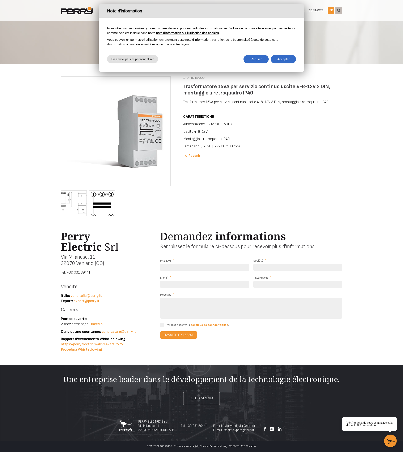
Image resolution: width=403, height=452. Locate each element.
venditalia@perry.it (86, 295)
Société (259, 261)
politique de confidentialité (209, 325)
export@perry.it (86, 301)
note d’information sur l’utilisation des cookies (187, 33)
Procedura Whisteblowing (81, 349)
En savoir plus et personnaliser (132, 59)
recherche (338, 10)
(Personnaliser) (218, 446)
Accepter (283, 59)
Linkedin (96, 324)
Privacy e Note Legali (186, 446)
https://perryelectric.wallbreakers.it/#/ (92, 344)
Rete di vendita (201, 398)
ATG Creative (248, 446)
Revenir (194, 156)
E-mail (165, 278)
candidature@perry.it (119, 331)
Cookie (204, 446)
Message (167, 295)
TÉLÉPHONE (262, 278)
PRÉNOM (167, 261)
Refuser (256, 59)
